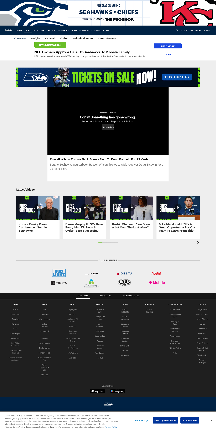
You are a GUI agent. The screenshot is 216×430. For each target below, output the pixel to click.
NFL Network (73, 353)
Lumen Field (175, 309)
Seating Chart (202, 338)
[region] (108, 420)
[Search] (177, 30)
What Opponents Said (44, 367)
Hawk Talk (125, 351)
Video (72, 304)
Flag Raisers (99, 353)
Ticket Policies (202, 343)
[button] (108, 127)
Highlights (73, 309)
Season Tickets (202, 314)
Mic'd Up (72, 326)
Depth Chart (15, 314)
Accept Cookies (189, 420)
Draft (44, 309)
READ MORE (168, 46)
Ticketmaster (202, 355)
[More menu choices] (107, 30)
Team (15, 304)
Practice (100, 341)
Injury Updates (44, 319)
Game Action (99, 336)
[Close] (168, 54)
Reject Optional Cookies (165, 420)
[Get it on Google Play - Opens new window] (117, 392)
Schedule (149, 304)
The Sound (72, 314)
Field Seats (202, 333)
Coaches (15, 319)
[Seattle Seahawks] (108, 405)
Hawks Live (124, 346)
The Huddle (124, 355)
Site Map (44, 375)
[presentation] (198, 242)
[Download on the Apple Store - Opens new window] (97, 391)
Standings (15, 324)
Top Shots (100, 331)
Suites (202, 324)
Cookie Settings (141, 420)
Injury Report (15, 333)
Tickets (202, 304)
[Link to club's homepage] (8, 30)
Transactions (15, 338)
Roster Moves (44, 348)
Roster (15, 309)
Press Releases (44, 343)
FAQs (175, 353)
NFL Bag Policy (175, 348)
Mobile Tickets (202, 319)
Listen (125, 304)
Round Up (44, 314)
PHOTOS (99, 304)
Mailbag (44, 338)
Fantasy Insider (44, 353)
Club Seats (202, 329)
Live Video (73, 358)
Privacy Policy (111, 427)
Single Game (202, 309)
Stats (15, 329)
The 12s (100, 358)
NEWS (44, 304)
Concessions (175, 336)
